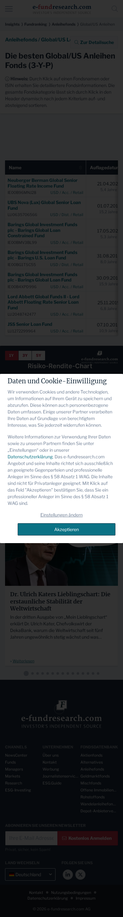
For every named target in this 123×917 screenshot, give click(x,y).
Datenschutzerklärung (30, 456)
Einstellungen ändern (61, 514)
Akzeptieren (66, 529)
